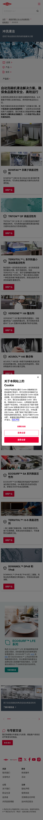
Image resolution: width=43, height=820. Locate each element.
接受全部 (21, 439)
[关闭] (38, 377)
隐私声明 (15, 420)
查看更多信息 (21, 426)
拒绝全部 (21, 432)
